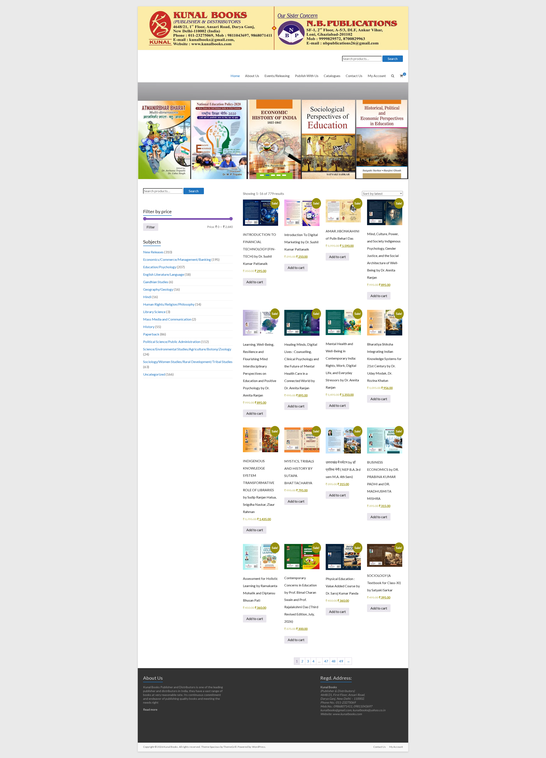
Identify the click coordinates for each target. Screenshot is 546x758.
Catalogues (332, 76)
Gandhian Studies (155, 282)
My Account (377, 76)
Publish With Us (306, 76)
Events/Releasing (277, 76)
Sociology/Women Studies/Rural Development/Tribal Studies (187, 362)
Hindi (147, 297)
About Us (252, 76)
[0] (401, 76)
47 (326, 661)
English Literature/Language (163, 274)
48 (333, 661)
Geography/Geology (158, 289)
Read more (150, 709)
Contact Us (354, 76)
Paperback (151, 334)
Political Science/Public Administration (171, 342)
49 (341, 661)
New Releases (153, 252)
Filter (151, 227)
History (148, 327)
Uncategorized (154, 374)
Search (393, 59)
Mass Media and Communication (167, 319)
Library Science (154, 312)
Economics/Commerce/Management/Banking (177, 259)
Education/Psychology (159, 267)
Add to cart (254, 282)
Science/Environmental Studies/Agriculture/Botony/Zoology (187, 349)
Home (235, 76)
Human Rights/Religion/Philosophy (169, 304)
